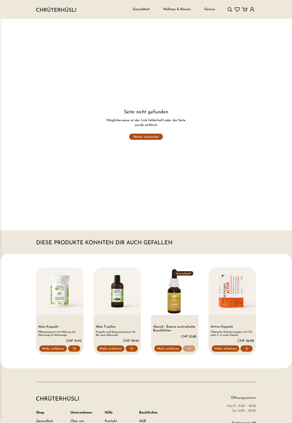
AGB (142, 421)
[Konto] (252, 9)
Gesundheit (44, 421)
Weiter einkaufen (146, 137)
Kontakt (111, 421)
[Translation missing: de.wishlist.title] (237, 9)
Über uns (77, 421)
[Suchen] (230, 9)
